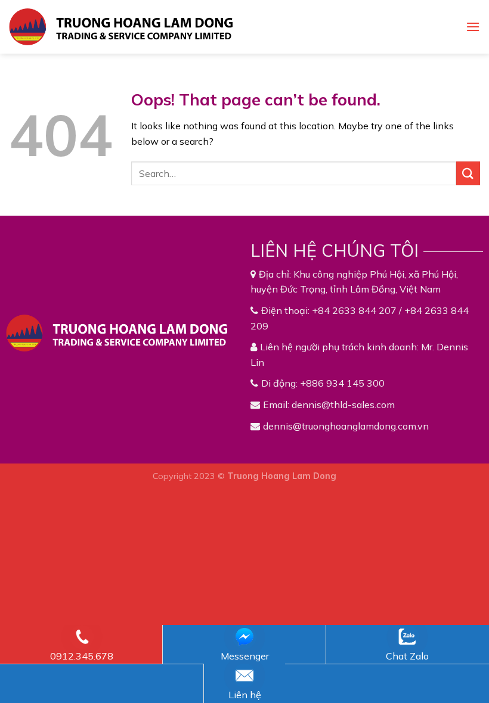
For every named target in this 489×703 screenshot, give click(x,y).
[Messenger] (245, 637)
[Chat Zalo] (407, 637)
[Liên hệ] (244, 676)
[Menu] (473, 26)
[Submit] (468, 173)
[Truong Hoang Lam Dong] (121, 26)
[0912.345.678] (81, 637)
